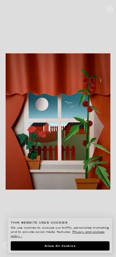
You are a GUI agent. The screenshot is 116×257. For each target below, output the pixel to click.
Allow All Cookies (60, 245)
